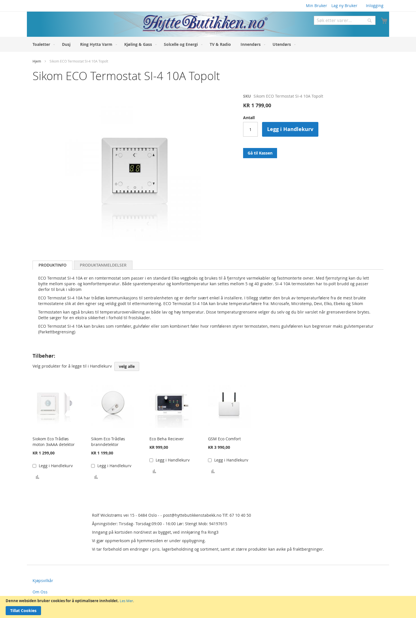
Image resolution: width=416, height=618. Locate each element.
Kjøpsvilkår (43, 580)
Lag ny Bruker (344, 5)
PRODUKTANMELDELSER (103, 265)
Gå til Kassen (260, 153)
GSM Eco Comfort (224, 438)
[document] (208, 607)
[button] (37, 476)
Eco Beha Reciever (166, 438)
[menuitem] (42, 44)
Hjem (37, 61)
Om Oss (40, 592)
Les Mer (126, 600)
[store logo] (161, 24)
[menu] (208, 44)
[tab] (52, 265)
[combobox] (345, 20)
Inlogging (374, 5)
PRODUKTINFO (52, 265)
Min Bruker (316, 5)
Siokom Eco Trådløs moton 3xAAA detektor (54, 441)
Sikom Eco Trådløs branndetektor (108, 441)
